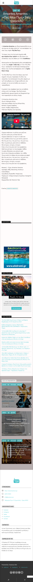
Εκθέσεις (4, 412)
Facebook (6, 510)
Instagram (6, 512)
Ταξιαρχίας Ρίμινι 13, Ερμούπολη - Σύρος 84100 (16, 500)
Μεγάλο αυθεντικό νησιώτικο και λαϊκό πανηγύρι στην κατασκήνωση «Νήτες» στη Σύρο (15, 342)
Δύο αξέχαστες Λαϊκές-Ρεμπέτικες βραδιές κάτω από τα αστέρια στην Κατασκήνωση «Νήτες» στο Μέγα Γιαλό (16, 359)
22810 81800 (8, 494)
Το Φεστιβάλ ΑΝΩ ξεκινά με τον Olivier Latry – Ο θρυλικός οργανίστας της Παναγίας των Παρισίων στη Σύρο (16, 348)
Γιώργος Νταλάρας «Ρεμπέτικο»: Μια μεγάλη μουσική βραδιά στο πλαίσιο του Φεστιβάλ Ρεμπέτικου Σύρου (16, 364)
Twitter (5, 514)
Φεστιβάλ (19, 384)
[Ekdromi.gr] (16, 257)
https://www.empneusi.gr (11, 491)
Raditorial (6, 567)
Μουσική (4, 384)
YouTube (6, 518)
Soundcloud (7, 516)
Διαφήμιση (15, 567)
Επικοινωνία (24, 567)
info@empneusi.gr (9, 497)
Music (15, 10)
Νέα (18, 10)
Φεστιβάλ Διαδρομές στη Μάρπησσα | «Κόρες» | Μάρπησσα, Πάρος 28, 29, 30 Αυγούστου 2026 (15, 353)
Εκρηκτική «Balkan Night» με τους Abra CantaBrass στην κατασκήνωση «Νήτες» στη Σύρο (16, 338)
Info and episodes (16, 308)
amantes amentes (12, 188)
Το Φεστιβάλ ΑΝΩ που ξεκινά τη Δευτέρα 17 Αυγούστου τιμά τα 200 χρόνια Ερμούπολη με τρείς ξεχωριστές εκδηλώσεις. (16, 332)
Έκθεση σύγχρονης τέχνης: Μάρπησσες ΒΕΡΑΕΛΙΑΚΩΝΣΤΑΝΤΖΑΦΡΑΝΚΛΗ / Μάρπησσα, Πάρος (15, 326)
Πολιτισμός (13, 384)
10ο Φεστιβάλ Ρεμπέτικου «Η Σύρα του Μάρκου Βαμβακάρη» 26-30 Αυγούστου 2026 (15, 320)
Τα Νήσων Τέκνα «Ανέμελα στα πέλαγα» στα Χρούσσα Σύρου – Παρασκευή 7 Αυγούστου (14, 369)
